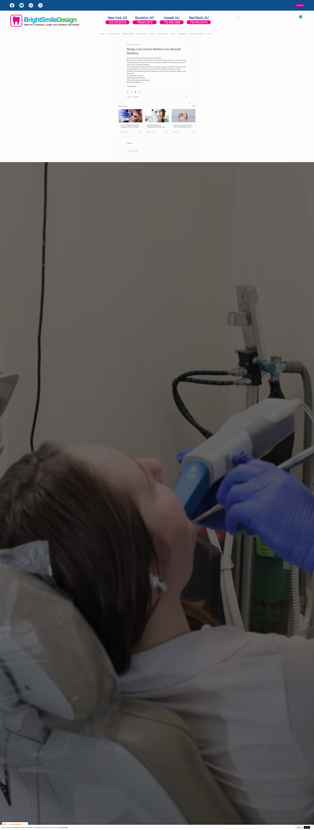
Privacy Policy (64, 827)
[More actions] (186, 45)
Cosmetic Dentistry (128, 33)
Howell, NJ (171, 17)
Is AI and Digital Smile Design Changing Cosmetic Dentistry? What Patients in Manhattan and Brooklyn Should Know (130, 126)
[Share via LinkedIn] (135, 92)
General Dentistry (162, 33)
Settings (299, 827)
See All (193, 106)
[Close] (312, 827)
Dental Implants (141, 33)
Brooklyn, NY (144, 17)
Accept (307, 827)
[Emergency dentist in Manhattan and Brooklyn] (157, 115)
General (152, 33)
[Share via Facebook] (127, 92)
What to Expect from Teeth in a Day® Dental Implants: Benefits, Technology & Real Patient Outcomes (183, 126)
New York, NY (117, 17)
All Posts (102, 33)
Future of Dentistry (113, 33)
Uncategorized (182, 33)
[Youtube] (21, 5)
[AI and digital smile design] (130, 115)
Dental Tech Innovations (197, 33)
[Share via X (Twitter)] (131, 92)
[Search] (238, 17)
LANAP (173, 33)
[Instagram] (31, 5)
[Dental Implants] (183, 115)
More (208, 33)
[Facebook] (12, 5)
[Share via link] (139, 92)
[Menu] (300, 16)
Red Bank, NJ (199, 17)
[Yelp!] (40, 5)
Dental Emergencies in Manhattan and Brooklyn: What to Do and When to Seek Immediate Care (156, 126)
